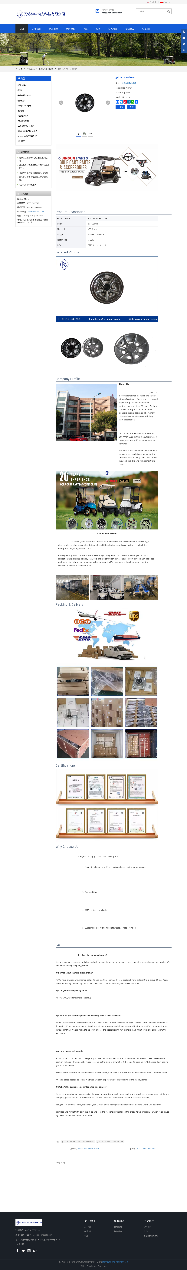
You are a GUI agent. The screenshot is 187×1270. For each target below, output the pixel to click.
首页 (22, 28)
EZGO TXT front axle (146, 1148)
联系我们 (146, 28)
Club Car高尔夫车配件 (27, 131)
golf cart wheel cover (71, 1141)
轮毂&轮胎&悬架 (45, 68)
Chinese (167, 2)
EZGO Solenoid (98, 1200)
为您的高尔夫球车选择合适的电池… (34, 172)
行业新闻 (118, 1231)
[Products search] (169, 11)
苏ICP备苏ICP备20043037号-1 (115, 1262)
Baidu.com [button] (102, 1266)
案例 (98, 28)
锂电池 (21, 110)
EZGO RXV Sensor (129, 1200)
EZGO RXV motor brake (88, 1148)
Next (108, 103)
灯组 (20, 90)
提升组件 (22, 85)
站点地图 (20, 1244)
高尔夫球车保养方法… (28, 184)
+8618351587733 (36, 211)
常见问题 (112, 28)
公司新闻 (118, 1226)
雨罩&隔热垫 (23, 120)
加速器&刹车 (23, 115)
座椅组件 (22, 100)
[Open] (184, 41)
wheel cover (88, 1141)
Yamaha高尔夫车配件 (27, 136)
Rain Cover (158, 1200)
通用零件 (22, 141)
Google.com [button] (92, 1266)
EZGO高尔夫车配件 (26, 126)
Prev (61, 103)
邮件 (132, 107)
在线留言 (129, 28)
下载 (85, 28)
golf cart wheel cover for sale (110, 1141)
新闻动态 (70, 28)
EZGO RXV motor (68, 1200)
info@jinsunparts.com (111, 12)
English (152, 2)
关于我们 (36, 28)
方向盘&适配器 (24, 105)
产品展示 (53, 28)
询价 (121, 107)
